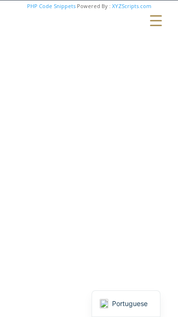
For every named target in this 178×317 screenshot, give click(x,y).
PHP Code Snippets (51, 6)
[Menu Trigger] (156, 20)
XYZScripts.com (131, 6)
